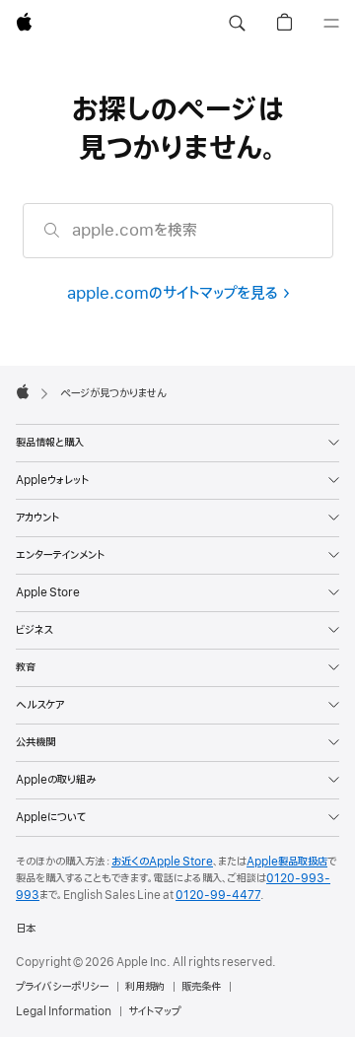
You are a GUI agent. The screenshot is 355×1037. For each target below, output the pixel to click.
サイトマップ (154, 1011)
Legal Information (63, 1011)
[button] (236, 23)
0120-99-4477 (218, 895)
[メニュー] (331, 23)
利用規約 (145, 987)
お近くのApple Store (162, 861)
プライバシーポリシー (62, 987)
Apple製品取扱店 (287, 861)
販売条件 (201, 987)
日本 (26, 928)
